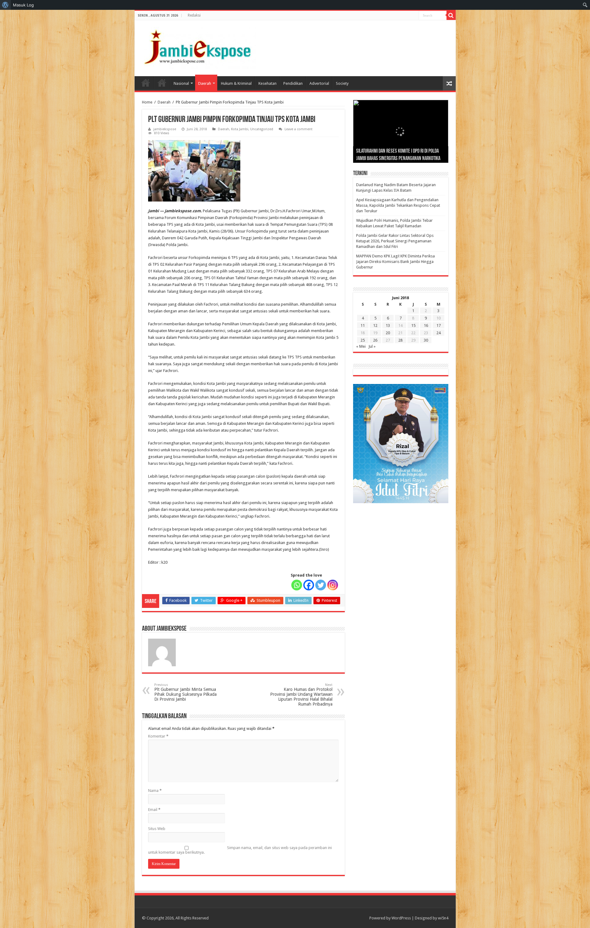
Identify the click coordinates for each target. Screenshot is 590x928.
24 (438, 333)
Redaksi (194, 15)
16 (426, 325)
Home (146, 82)
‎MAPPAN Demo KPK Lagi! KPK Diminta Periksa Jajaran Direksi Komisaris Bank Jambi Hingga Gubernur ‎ (395, 261)
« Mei (361, 346)
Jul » (372, 346)
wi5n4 (443, 918)
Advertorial (319, 83)
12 (375, 325)
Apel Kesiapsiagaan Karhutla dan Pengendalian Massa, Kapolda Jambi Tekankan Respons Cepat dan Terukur (398, 205)
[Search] (451, 15)
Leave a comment (299, 129)
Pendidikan (293, 83)
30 (426, 340)
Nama (155, 790)
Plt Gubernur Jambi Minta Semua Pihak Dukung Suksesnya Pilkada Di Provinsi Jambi (185, 692)
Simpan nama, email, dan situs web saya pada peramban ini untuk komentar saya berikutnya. (240, 850)
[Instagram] (332, 585)
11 (362, 325)
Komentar (158, 736)
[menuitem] (5, 5)
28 (400, 340)
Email (154, 809)
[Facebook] (308, 585)
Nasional (181, 83)
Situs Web (156, 828)
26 (375, 340)
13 (388, 325)
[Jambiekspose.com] (197, 47)
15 (413, 325)
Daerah (204, 83)
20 (388, 333)
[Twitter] (320, 585)
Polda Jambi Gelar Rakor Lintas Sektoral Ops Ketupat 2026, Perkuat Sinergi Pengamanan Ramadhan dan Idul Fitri (395, 241)
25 (362, 340)
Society (342, 83)
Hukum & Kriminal (236, 83)
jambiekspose (164, 129)
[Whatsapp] (296, 585)
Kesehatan (267, 83)
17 (438, 325)
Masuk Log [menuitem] (23, 4)
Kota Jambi (239, 129)
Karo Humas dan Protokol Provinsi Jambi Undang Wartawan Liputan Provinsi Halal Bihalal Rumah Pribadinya (301, 695)
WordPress (401, 918)
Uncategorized (261, 129)
